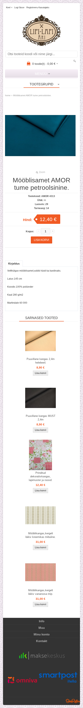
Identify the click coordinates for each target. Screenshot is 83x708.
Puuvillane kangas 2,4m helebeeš (41, 361)
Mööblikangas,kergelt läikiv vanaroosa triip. (40, 592)
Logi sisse (19, 7)
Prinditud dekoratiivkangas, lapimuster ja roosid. (40, 476)
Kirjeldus (14, 263)
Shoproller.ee (73, 701)
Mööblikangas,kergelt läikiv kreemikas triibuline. (40, 535)
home (7, 95)
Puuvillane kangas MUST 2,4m (40, 417)
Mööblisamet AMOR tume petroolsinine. (32, 95)
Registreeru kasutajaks (37, 7)
